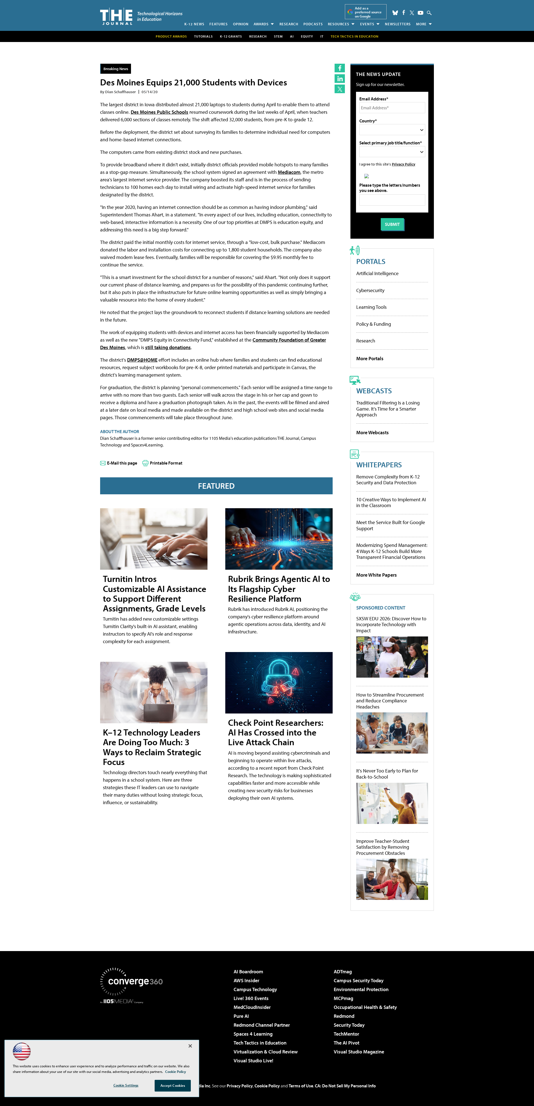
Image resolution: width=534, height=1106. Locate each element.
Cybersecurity (370, 290)
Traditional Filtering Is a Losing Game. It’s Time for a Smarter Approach (388, 408)
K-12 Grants (231, 36)
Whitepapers (379, 464)
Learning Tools (371, 307)
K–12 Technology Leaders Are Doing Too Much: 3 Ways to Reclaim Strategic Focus (152, 747)
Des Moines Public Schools (159, 112)
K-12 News (194, 24)
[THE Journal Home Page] (141, 16)
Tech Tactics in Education (260, 1043)
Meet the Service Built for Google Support (390, 525)
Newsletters (398, 24)
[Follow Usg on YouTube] (420, 13)
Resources (338, 24)
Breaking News (115, 68)
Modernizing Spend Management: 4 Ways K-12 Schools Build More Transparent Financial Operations (391, 551)
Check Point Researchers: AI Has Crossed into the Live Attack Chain (275, 732)
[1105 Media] (133, 1032)
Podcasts (313, 24)
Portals (370, 261)
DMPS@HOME (142, 360)
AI (292, 36)
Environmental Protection (361, 989)
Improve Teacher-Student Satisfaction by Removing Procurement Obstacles (382, 847)
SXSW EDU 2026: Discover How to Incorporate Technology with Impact (391, 625)
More (421, 24)
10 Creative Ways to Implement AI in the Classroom (391, 502)
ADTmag (343, 971)
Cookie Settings (126, 1085)
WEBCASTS (374, 390)
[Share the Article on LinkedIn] (339, 78)
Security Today (349, 1025)
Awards (261, 24)
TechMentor (346, 1034)
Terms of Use (301, 1085)
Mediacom (289, 172)
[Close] (190, 1046)
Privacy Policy (403, 164)
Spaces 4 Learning (253, 1034)
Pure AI (241, 1016)
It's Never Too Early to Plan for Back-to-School (387, 774)
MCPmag (343, 998)
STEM (278, 36)
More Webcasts (372, 432)
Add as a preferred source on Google (368, 12)
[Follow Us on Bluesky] (395, 13)
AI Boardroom (248, 971)
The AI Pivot (346, 1043)
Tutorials (203, 36)
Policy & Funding (373, 324)
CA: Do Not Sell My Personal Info (345, 1085)
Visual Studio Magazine (359, 1051)
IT (321, 36)
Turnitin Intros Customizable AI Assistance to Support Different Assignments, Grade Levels (154, 593)
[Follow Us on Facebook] (403, 12)
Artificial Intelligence (377, 273)
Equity (307, 36)
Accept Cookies (172, 1085)
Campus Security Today (359, 980)
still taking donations (168, 347)
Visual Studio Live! (253, 1060)
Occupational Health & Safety (365, 1007)
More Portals (370, 358)
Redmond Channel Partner (262, 1025)
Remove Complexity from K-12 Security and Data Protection (388, 479)
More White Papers (376, 575)
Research (289, 24)
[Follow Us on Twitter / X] (412, 13)
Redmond (344, 1016)
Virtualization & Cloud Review (266, 1051)
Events (367, 24)
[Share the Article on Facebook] (339, 68)
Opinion (241, 24)
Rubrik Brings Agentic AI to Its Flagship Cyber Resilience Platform (279, 588)
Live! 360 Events (251, 998)
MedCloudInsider (252, 1007)
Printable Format (166, 463)
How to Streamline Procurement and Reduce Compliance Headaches (390, 701)
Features (218, 24)
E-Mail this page (122, 463)
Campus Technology (255, 989)
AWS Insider (246, 980)
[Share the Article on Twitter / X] (339, 88)
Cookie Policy (267, 1085)
